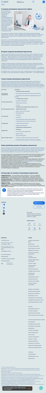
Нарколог (30, 306)
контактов (8, 385)
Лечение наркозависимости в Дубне (36, 319)
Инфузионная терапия (21, 109)
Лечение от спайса (32, 339)
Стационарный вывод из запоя (35, 302)
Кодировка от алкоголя (33, 250)
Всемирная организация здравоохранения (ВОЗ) (32, 378)
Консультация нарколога (33, 308)
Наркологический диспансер (35, 347)
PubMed (3, 380)
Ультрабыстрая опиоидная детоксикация (25, 106)
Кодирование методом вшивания (23, 127)
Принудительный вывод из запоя (35, 300)
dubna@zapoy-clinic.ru (6, 251)
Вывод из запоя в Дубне (33, 281)
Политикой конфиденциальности (8, 382)
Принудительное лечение (34, 271)
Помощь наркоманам (33, 341)
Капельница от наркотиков (34, 326)
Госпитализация (32, 354)
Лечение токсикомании (33, 336)
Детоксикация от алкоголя (34, 248)
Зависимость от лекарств (34, 343)
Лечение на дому (32, 263)
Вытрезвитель (31, 358)
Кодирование (31, 328)
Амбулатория (31, 244)
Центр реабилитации (33, 332)
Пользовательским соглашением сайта (26, 382)
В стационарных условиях (22, 98)
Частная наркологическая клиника (31, 161)
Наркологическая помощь (34, 313)
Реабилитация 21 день (33, 356)
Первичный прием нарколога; (23, 91)
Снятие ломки (31, 334)
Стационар (30, 352)
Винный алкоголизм (32, 279)
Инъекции (18, 129)
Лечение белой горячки (33, 246)
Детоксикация (31, 321)
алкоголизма (30, 155)
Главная (3, 4)
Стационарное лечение (33, 276)
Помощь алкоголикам (33, 269)
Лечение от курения (32, 310)
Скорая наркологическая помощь (35, 315)
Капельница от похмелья (33, 293)
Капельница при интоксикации (35, 297)
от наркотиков (23, 155)
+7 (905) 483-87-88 (5, 240)
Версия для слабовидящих (9, 263)
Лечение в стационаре (33, 330)
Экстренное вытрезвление (34, 291)
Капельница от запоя (33, 295)
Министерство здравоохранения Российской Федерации (18, 380)
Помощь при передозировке (34, 345)
